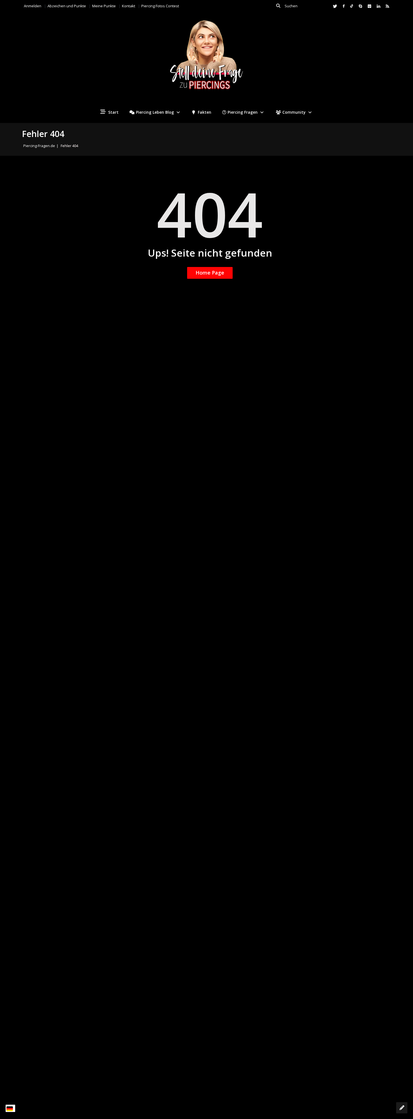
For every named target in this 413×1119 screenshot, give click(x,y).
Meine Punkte (104, 5)
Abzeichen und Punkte (66, 5)
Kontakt (128, 5)
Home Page (210, 272)
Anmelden (32, 5)
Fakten (204, 112)
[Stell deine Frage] (401, 1107)
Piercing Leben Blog (155, 112)
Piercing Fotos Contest (160, 5)
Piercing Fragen (243, 112)
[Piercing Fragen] (206, 59)
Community (294, 112)
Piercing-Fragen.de (39, 145)
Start (113, 112)
